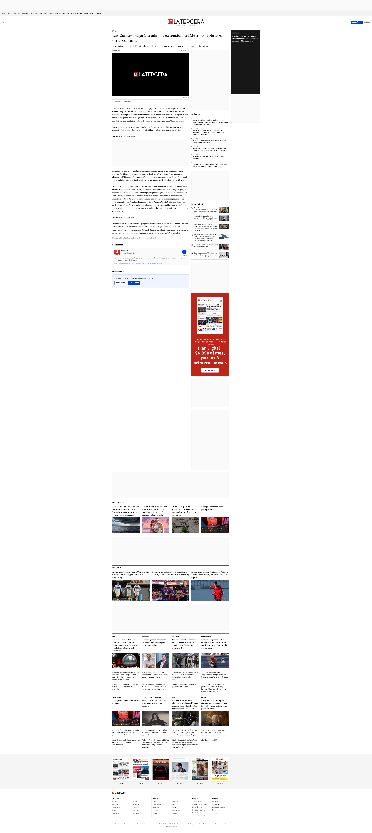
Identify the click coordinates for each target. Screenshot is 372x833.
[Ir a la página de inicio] (186, 22)
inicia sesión (121, 283)
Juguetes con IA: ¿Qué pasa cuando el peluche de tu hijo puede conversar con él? (214, 732)
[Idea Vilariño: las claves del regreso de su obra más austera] (155, 718)
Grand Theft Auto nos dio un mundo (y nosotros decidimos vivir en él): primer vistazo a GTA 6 (154, 511)
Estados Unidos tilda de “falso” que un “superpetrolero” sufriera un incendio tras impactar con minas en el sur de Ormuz (185, 743)
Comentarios (127, 102)
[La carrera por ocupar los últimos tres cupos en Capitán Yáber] (224, 247)
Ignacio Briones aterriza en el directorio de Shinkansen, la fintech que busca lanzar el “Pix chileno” (205, 218)
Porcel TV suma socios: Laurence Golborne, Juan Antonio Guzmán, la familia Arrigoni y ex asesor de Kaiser (205, 210)
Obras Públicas (125, 238)
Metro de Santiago (144, 238)
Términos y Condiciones (135, 263)
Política (9, 13)
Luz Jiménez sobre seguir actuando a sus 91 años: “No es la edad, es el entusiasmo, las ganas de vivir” (214, 705)
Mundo (51, 13)
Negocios (25, 13)
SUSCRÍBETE (210, 370)
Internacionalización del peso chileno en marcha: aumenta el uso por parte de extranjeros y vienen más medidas (206, 227)
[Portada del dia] (210, 333)
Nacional (17, 13)
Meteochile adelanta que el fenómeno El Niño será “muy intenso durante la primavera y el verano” (125, 511)
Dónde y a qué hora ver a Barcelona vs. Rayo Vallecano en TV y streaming (170, 573)
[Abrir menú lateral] (3, 22)
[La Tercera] (121, 780)
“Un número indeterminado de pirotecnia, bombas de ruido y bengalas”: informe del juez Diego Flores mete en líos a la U (213, 687)
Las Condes (134, 238)
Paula (203, 697)
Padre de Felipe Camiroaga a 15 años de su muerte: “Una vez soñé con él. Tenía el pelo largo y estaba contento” (155, 743)
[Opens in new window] (160, 780)
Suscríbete (135, 283)
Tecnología (33, 13)
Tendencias (176, 637)
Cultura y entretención (151, 697)
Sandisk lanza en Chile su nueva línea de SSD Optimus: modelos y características (126, 742)
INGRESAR (367, 22)
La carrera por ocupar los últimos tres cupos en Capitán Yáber (206, 246)
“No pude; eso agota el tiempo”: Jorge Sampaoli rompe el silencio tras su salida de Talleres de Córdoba (214, 674)
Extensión (154, 238)
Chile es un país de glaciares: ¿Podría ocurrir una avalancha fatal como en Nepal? (184, 511)
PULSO (117, 50)
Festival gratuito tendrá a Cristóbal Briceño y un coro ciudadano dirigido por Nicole (210, 165)
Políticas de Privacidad (149, 263)
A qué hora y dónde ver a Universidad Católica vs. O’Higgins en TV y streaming (130, 575)
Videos (57, 13)
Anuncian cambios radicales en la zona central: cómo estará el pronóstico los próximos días (184, 644)
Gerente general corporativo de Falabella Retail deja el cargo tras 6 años (209, 141)
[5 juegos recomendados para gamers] (215, 525)
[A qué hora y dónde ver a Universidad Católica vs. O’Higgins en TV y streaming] (131, 590)
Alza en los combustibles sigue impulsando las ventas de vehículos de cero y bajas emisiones (209, 149)
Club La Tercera (76, 13)
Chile (114, 637)
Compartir (117, 102)
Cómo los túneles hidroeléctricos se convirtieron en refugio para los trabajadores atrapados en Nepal (185, 732)
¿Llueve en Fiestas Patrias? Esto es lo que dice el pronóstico (185, 685)
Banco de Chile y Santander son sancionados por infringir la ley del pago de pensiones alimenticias (154, 686)
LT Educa (98, 13)
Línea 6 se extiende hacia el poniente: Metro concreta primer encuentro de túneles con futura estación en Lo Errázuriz (210, 122)
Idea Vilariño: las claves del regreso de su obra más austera (209, 157)
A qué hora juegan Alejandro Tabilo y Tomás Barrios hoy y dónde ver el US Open (209, 575)
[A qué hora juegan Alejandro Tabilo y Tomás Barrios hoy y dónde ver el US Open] (210, 590)
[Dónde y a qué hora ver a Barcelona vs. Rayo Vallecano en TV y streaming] (170, 590)
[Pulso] (141, 780)
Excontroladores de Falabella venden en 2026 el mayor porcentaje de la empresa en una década (206, 255)
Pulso (114, 31)
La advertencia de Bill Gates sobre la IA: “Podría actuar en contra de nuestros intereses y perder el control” (185, 675)
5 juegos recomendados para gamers (212, 508)
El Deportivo (43, 13)
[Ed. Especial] (180, 780)
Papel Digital (88, 13)
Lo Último (65, 13)
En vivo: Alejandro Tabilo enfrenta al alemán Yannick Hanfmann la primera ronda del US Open (214, 644)
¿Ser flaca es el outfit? (209, 740)
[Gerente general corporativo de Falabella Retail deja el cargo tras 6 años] (155, 660)
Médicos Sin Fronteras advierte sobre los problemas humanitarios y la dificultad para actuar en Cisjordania (208, 132)
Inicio (4, 13)
